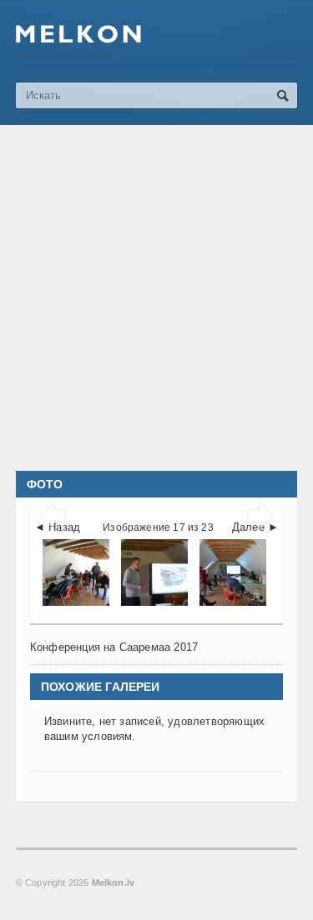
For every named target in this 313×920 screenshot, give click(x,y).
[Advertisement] (156, 298)
